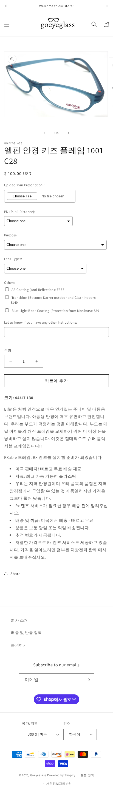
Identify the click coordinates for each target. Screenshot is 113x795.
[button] (7, 24)
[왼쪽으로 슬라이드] (44, 133)
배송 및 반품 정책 (26, 632)
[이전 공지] (6, 6)
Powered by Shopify (61, 775)
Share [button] (15, 573)
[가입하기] (88, 679)
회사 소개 (19, 620)
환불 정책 (87, 775)
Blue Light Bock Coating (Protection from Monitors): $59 (55, 310)
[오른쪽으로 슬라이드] (69, 133)
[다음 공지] (107, 6)
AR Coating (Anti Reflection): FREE (38, 289)
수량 (8, 350)
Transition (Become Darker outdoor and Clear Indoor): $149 (53, 300)
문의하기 (19, 645)
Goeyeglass (38, 775)
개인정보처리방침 (59, 783)
